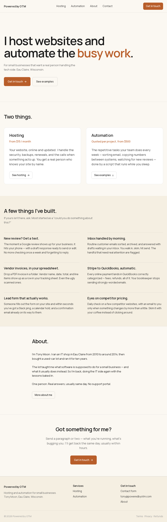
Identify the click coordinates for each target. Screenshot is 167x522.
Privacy (148, 516)
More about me (43, 395)
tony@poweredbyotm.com (136, 496)
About (93, 6)
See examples (45, 81)
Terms (139, 516)
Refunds (158, 516)
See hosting (21, 175)
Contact (108, 6)
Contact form (128, 491)
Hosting (61, 6)
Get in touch (153, 6)
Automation (78, 6)
